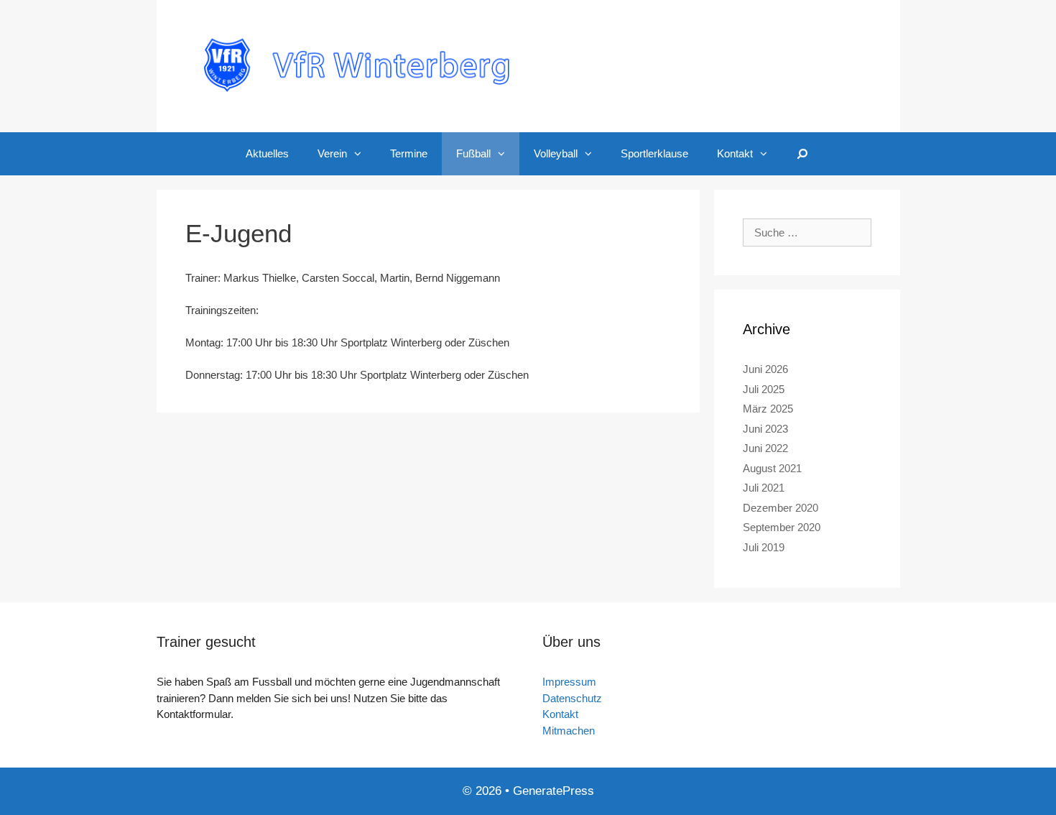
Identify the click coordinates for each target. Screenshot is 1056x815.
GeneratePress (553, 791)
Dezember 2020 (780, 508)
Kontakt (735, 153)
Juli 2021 (763, 488)
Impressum (569, 682)
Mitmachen (568, 730)
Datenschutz (572, 698)
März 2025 (768, 408)
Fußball (473, 153)
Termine (408, 153)
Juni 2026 (765, 369)
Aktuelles (267, 153)
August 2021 (772, 468)
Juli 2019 (763, 547)
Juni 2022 (765, 448)
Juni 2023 (765, 429)
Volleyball (556, 153)
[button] (361, 153)
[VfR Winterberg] (528, 65)
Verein (332, 153)
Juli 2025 (763, 389)
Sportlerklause (654, 153)
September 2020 (781, 527)
